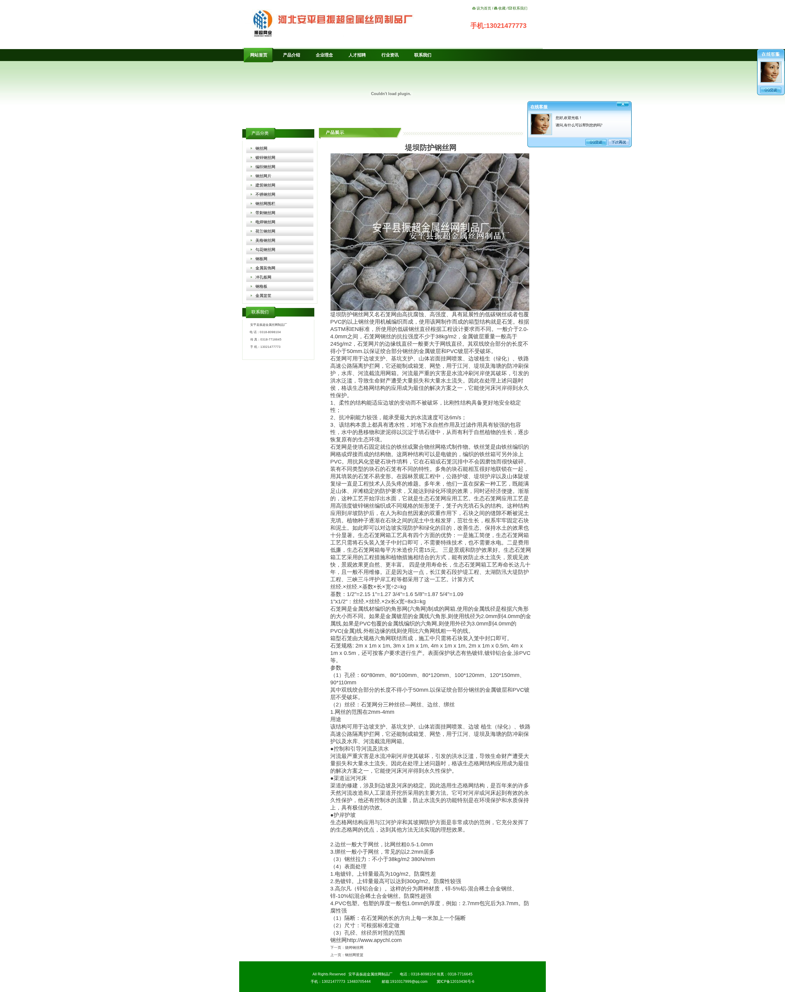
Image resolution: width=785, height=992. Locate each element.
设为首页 (484, 8)
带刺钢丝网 (265, 212)
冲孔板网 (263, 277)
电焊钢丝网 (265, 222)
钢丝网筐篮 (354, 955)
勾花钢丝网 (265, 249)
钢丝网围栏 (265, 203)
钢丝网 (261, 148)
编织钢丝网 (265, 166)
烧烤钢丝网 (354, 947)
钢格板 (261, 286)
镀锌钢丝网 (265, 157)
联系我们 (520, 8)
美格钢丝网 (265, 240)
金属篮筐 (263, 295)
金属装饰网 (265, 268)
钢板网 (261, 258)
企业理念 (324, 55)
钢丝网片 (263, 176)
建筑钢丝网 (265, 185)
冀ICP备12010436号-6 (455, 981)
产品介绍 (291, 55)
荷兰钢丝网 (265, 231)
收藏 (502, 8)
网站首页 (258, 55)
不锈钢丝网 (265, 194)
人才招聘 (357, 55)
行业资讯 (390, 55)
